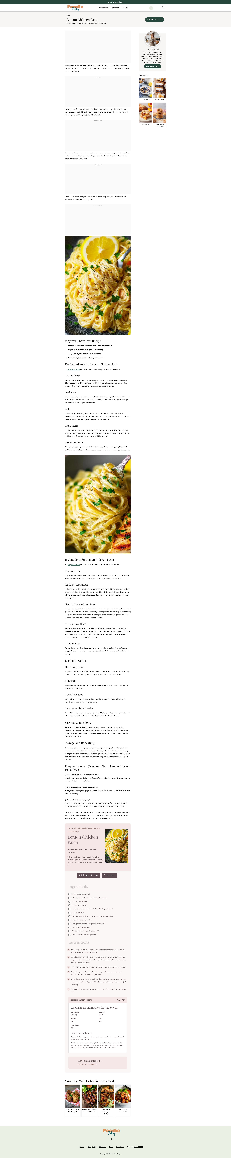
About (125, 8)
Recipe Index (104, 8)
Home (68, 16)
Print (88, 875)
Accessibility (120, 1147)
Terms (111, 1147)
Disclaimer (102, 1147)
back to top (138, 1147)
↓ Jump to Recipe (155, 19)
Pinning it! (92, 1064)
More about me (152, 66)
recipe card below (74, 369)
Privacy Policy (92, 1147)
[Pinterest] (151, 8)
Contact (115, 8)
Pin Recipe (111, 875)
